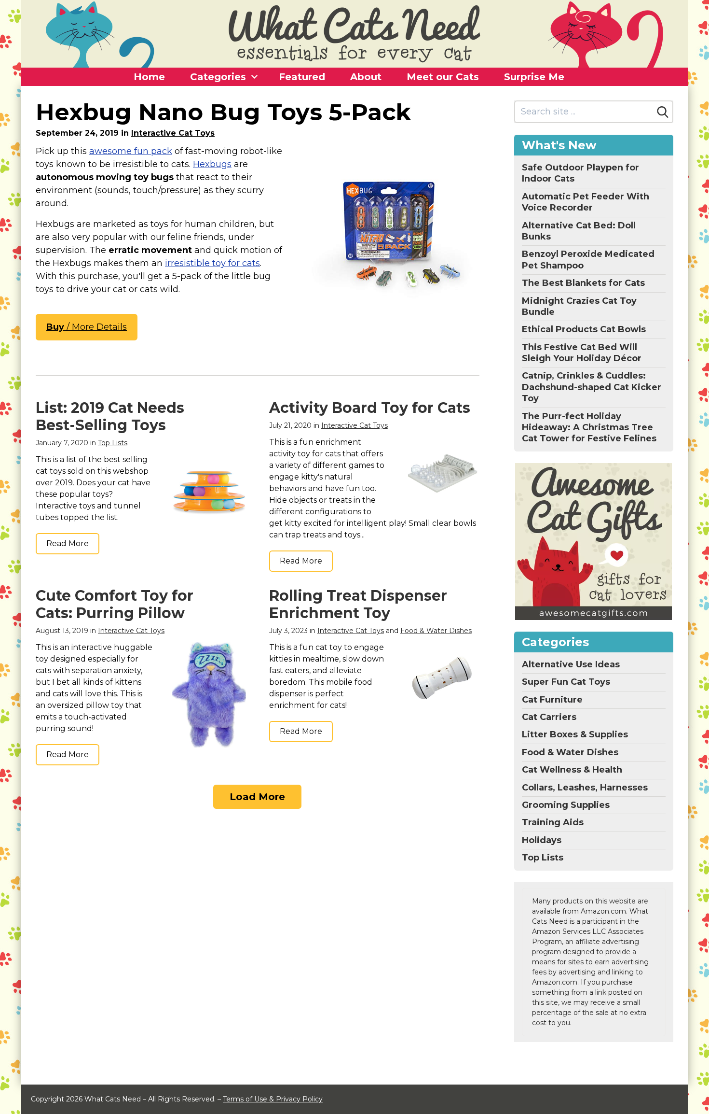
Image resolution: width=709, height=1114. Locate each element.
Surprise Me (534, 77)
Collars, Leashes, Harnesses (585, 787)
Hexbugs (212, 164)
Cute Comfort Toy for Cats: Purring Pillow (114, 604)
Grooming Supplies (566, 805)
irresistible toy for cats (212, 263)
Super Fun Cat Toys (566, 682)
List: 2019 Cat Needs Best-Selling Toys (110, 416)
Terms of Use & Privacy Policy (273, 1099)
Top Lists (112, 442)
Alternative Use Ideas (571, 664)
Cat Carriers (549, 717)
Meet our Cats (443, 77)
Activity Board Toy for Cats (369, 408)
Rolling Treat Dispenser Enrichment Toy (358, 604)
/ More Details (86, 327)
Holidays (541, 840)
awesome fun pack (130, 151)
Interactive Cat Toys (173, 133)
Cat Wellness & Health (572, 769)
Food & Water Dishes (436, 630)
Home (149, 77)
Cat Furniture (552, 699)
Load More (257, 797)
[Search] (662, 112)
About (366, 77)
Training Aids (553, 822)
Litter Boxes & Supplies (575, 734)
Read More (67, 543)
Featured (302, 77)
